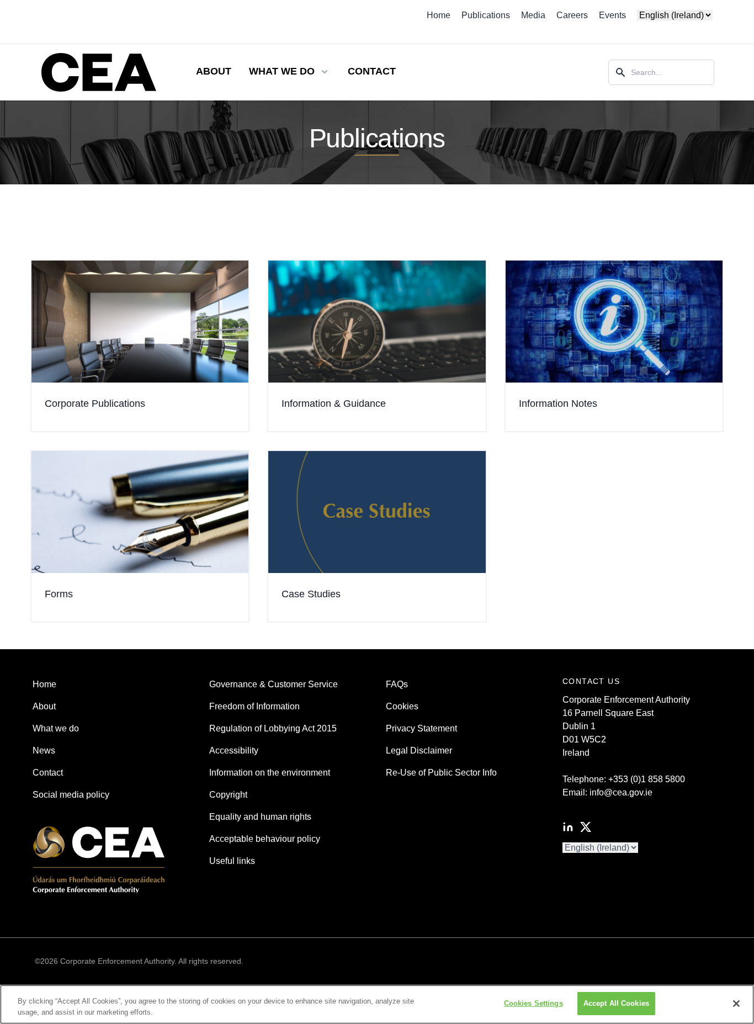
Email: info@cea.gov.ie (607, 792)
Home (438, 15)
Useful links (232, 861)
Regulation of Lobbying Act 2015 (273, 728)
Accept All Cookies (616, 1003)
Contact (372, 71)
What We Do (282, 71)
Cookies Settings (533, 1003)
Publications (485, 15)
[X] (585, 826)
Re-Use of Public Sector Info (441, 772)
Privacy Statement (421, 728)
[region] (377, 1004)
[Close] (736, 1003)
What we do (56, 728)
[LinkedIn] (568, 826)
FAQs (397, 684)
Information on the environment (269, 772)
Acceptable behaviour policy (264, 838)
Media (533, 15)
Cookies (402, 706)
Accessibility (233, 750)
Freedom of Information (254, 706)
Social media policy (71, 794)
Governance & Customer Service (273, 684)
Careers (572, 15)
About (213, 71)
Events (612, 15)
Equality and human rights (260, 816)
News (44, 750)
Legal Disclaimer (419, 750)
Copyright (228, 794)
